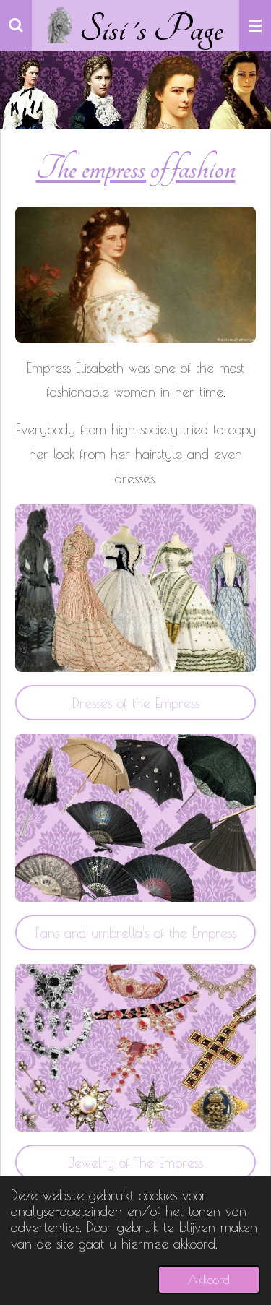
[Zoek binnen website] (16, 25)
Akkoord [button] (209, 1279)
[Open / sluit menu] (255, 25)
